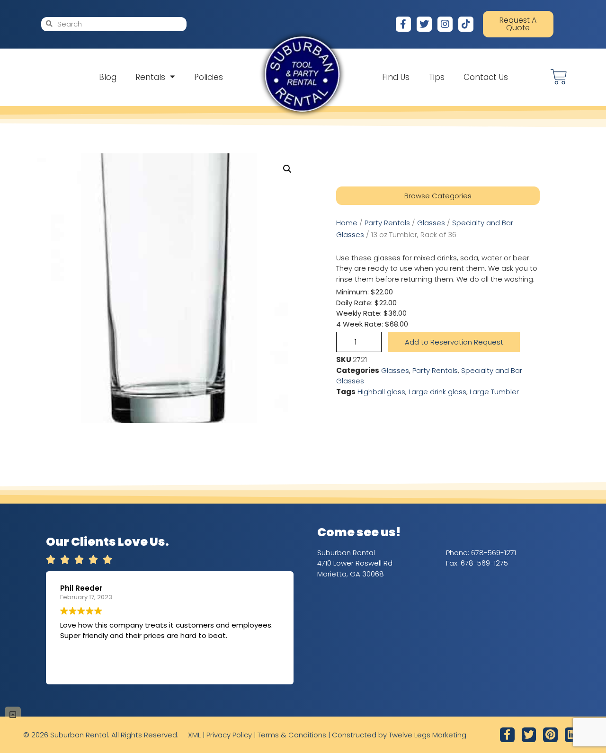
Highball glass (381, 392)
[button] (287, 168)
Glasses (431, 223)
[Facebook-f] (403, 24)
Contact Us (485, 77)
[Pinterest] (550, 734)
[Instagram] (445, 24)
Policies (208, 77)
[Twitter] (424, 24)
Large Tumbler (494, 392)
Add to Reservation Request (454, 342)
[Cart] (559, 77)
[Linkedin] (572, 734)
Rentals (150, 77)
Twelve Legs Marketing (427, 735)
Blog (107, 77)
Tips (436, 77)
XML (194, 735)
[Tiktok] (465, 24)
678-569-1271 (493, 553)
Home (346, 223)
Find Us (396, 77)
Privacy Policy (229, 735)
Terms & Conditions (292, 735)
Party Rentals (387, 223)
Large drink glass (437, 392)
